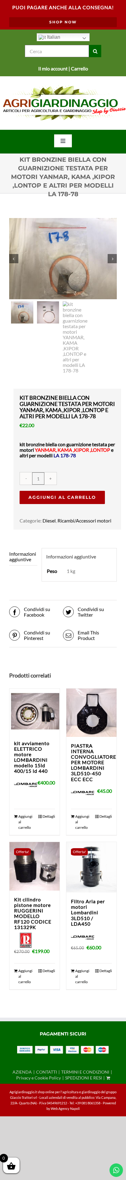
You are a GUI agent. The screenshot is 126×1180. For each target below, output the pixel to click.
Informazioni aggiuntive (22, 556)
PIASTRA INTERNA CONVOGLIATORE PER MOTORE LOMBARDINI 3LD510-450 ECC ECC (93, 762)
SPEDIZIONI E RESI (83, 1077)
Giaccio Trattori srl (23, 1097)
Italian (53, 37)
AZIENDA (22, 1072)
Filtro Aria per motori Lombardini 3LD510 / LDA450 (88, 912)
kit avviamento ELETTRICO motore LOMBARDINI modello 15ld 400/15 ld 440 (32, 757)
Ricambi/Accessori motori (84, 520)
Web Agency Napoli (65, 1108)
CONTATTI (46, 1072)
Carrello (79, 68)
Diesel (49, 520)
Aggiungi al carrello (62, 497)
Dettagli (49, 816)
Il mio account (53, 68)
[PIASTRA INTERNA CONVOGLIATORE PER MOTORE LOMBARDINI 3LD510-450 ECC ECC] (91, 713)
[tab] (23, 557)
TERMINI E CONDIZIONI (85, 1072)
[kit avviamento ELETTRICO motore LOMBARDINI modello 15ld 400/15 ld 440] (34, 711)
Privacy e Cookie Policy (38, 1077)
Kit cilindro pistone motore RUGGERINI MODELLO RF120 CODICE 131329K (32, 913)
